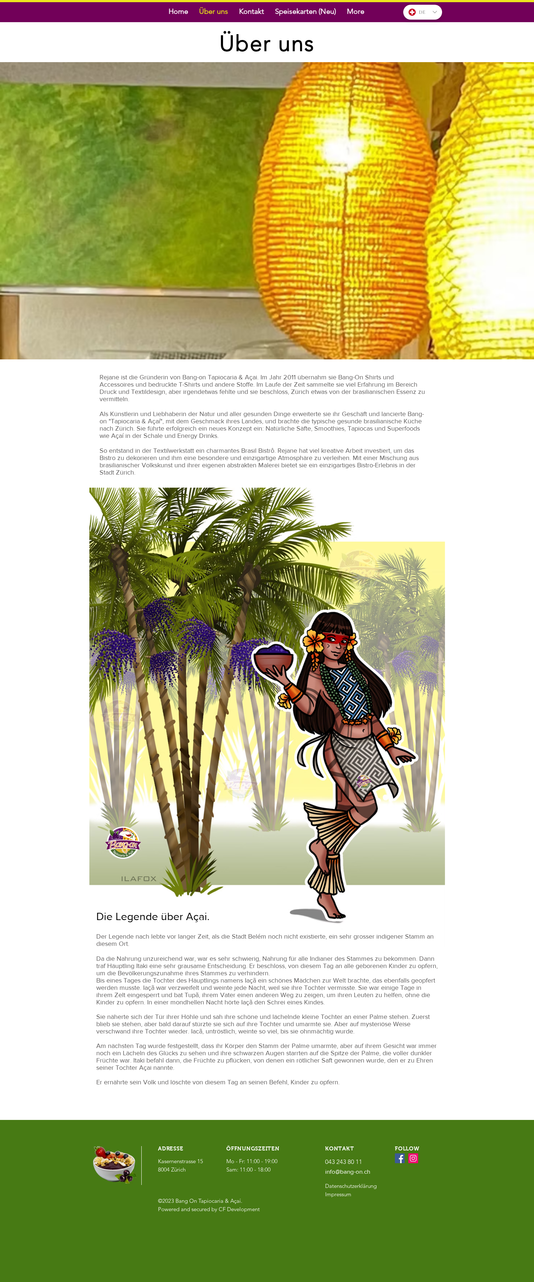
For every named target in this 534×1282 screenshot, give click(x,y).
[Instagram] (413, 1158)
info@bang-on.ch (347, 1171)
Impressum (338, 1194)
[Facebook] (400, 1158)
